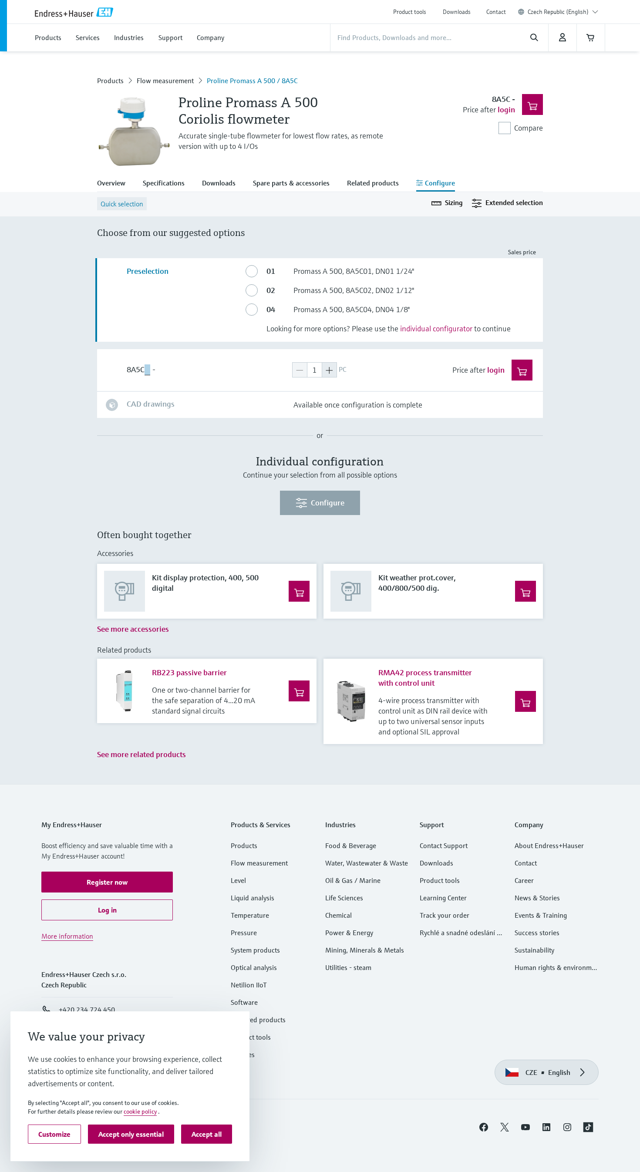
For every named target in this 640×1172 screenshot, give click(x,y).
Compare (528, 128)
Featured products (258, 1019)
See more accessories (133, 629)
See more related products (141, 754)
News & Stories (537, 897)
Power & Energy (349, 932)
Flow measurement (165, 80)
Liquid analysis (252, 897)
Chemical (338, 915)
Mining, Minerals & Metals (364, 950)
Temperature (250, 915)
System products (255, 950)
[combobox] (563, 11)
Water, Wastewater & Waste (366, 863)
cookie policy (140, 1111)
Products (110, 80)
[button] (107, 882)
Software (244, 1002)
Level (238, 880)
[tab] (115, 183)
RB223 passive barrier (189, 672)
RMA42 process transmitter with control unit (425, 677)
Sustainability (534, 950)
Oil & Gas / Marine (353, 880)
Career (524, 880)
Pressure (244, 932)
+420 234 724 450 (87, 1009)
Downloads (457, 12)
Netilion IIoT (249, 984)
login (506, 109)
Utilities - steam (348, 967)
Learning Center (443, 897)
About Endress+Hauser (549, 845)
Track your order (444, 915)
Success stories (537, 932)
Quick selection (122, 203)
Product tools (409, 12)
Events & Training (541, 915)
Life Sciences (344, 897)
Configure (327, 503)
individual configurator (436, 328)
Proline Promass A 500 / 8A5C (252, 80)
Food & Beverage (350, 845)
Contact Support (444, 845)
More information (67, 936)
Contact (496, 12)
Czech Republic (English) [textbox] (558, 12)
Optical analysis (254, 967)
